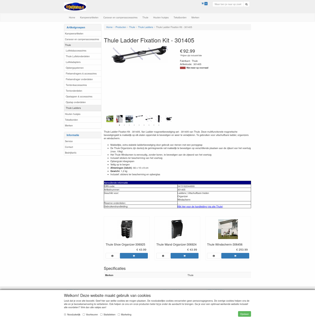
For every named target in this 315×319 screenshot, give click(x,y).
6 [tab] (144, 125)
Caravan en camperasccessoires (82, 39)
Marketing (126, 314)
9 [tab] (158, 125)
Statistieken (110, 314)
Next (172, 118)
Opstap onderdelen (76, 102)
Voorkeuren (92, 314)
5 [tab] (139, 125)
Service (69, 141)
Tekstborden (71, 119)
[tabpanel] (139, 116)
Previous (105, 118)
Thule (68, 45)
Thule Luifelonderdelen (78, 56)
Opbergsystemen (75, 67)
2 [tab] (124, 125)
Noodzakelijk (73, 314)
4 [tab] (134, 125)
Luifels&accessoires (76, 50)
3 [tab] (129, 125)
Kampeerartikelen (74, 33)
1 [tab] (119, 125)
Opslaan (244, 314)
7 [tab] (149, 125)
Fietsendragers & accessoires (81, 73)
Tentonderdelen (74, 90)
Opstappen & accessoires (79, 96)
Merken (69, 125)
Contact (69, 147)
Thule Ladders (73, 108)
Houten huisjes (72, 114)
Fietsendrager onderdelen (79, 79)
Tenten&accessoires (76, 85)
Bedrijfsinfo (70, 152)
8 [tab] (154, 125)
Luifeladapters (73, 62)
